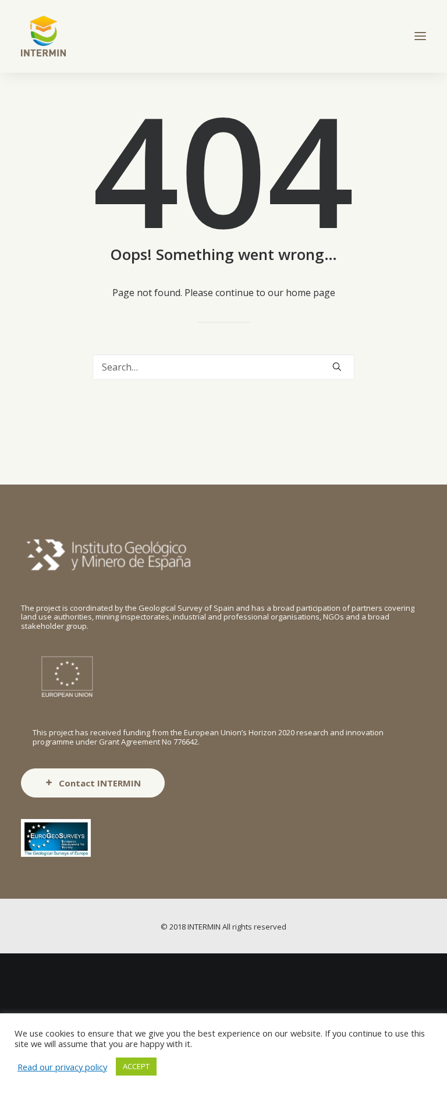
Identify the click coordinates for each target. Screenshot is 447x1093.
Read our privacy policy (62, 1067)
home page (310, 292)
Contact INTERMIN (100, 783)
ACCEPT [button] (136, 1066)
